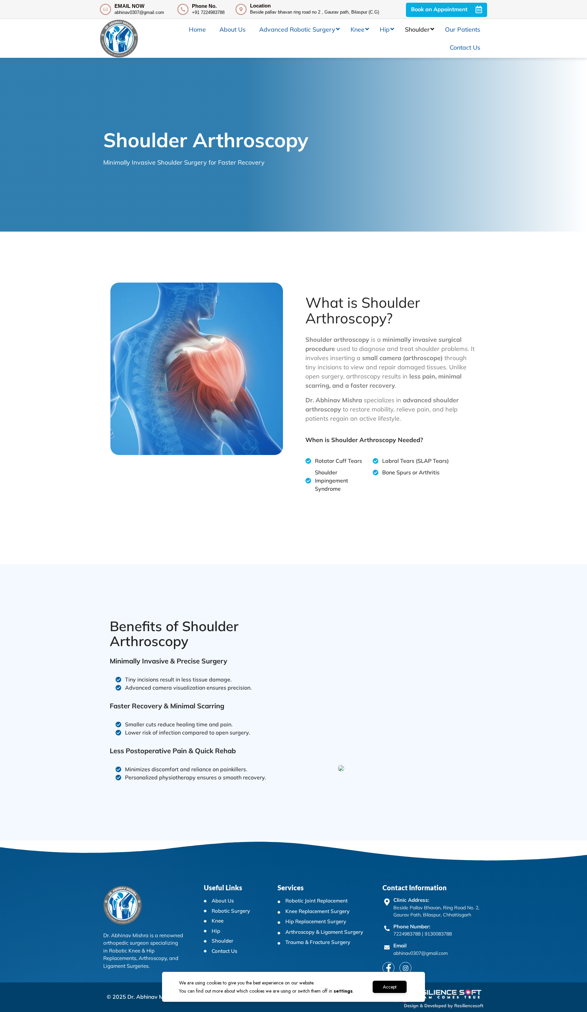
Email (400, 945)
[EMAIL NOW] (105, 9)
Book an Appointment (440, 9)
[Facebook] (388, 968)
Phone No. (204, 6)
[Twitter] (405, 968)
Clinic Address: (411, 900)
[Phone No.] (183, 9)
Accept (389, 986)
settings (343, 991)
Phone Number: (411, 926)
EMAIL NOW (129, 6)
